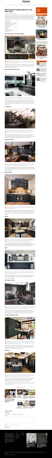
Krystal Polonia (7, 13)
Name (6, 424)
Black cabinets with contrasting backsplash (11, 23)
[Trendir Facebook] (37, 11)
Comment (6, 415)
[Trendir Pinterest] (39, 11)
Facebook (22, 433)
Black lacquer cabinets (8, 29)
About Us (17, 433)
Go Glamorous (7, 25)
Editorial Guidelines (18, 434)
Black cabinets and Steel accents (10, 24)
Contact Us (17, 438)
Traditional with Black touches (9, 30)
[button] (20, 47)
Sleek (6, 28)
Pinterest (22, 434)
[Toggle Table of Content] (15, 22)
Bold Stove (7, 31)
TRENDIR (26, 1)
